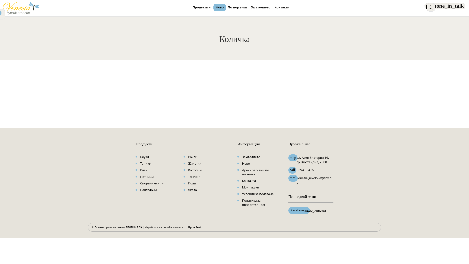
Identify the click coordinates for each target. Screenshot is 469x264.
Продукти (200, 7)
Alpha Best (194, 227)
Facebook (300, 210)
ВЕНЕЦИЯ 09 (134, 227)
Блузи (144, 157)
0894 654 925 (306, 170)
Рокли (192, 157)
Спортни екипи (152, 183)
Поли (192, 183)
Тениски (194, 177)
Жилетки (195, 163)
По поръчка (237, 7)
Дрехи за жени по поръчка (255, 172)
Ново (220, 7)
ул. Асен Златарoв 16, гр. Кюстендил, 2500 (313, 159)
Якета (192, 190)
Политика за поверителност (253, 202)
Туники (145, 163)
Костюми (195, 170)
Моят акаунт (251, 187)
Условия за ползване (258, 194)
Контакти (281, 7)
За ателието (260, 7)
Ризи (143, 170)
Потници (147, 177)
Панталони (148, 190)
